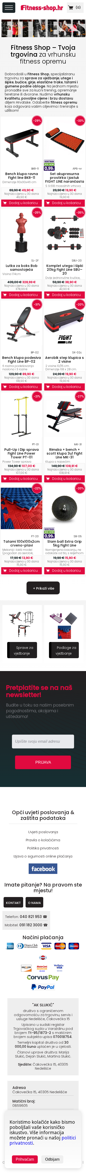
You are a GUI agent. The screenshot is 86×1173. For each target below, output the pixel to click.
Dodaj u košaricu (24, 203)
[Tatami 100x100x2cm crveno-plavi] (21, 528)
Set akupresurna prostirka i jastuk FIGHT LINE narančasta (64, 177)
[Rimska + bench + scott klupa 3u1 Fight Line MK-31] (64, 436)
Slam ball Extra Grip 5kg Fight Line (64, 543)
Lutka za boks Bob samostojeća (22, 267)
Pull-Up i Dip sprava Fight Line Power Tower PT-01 (21, 453)
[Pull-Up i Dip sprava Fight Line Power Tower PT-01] (21, 436)
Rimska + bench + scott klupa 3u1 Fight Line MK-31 (64, 453)
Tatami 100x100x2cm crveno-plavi (21, 543)
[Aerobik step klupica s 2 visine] (64, 344)
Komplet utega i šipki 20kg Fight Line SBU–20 (64, 269)
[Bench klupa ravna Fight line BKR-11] (21, 160)
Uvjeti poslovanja (43, 831)
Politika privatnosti (43, 848)
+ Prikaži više (43, 588)
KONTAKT (13, 903)
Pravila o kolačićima (43, 839)
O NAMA (34, 903)
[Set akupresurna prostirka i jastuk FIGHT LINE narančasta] (64, 160)
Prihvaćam (25, 1159)
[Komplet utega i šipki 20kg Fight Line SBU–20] (64, 252)
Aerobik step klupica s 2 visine (64, 359)
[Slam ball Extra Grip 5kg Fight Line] (64, 528)
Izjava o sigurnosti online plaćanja (43, 856)
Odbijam (52, 1159)
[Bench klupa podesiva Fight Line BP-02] (21, 344)
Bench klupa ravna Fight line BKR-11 (21, 176)
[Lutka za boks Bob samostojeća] (21, 252)
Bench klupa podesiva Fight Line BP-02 (21, 359)
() (78, 7)
